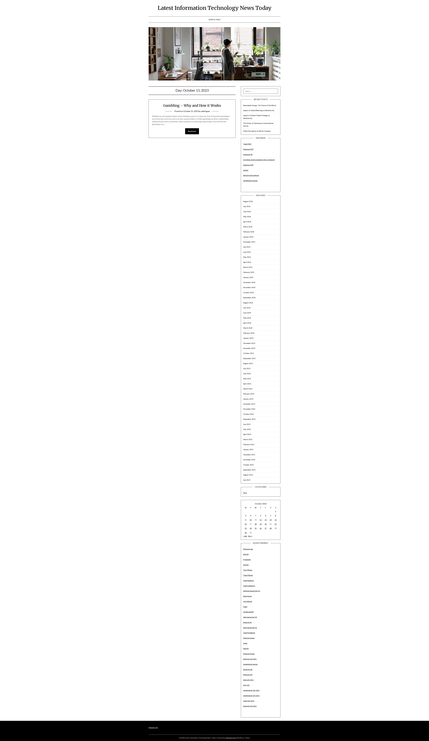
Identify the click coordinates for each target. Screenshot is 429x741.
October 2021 (248, 465)
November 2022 (249, 409)
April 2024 (247, 323)
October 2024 (248, 293)
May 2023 (247, 379)
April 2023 (247, 384)
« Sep (245, 536)
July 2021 (246, 480)
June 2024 (247, 313)
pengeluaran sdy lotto (251, 696)
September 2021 (249, 470)
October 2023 (248, 353)
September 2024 (249, 298)
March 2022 (247, 439)
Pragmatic (247, 560)
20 (266, 524)
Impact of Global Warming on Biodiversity (258, 110)
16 (246, 524)
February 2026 (248, 232)
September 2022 (249, 419)
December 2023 (249, 343)
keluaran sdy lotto (250, 706)
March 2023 (247, 389)
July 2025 (246, 247)
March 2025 (247, 267)
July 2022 (246, 424)
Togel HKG (247, 144)
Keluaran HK (248, 154)
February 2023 (248, 394)
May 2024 (247, 318)
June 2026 (247, 212)
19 (261, 524)
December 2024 (249, 282)
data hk (246, 554)
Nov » (250, 536)
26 (261, 528)
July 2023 (246, 368)
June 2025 (247, 252)
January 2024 (248, 338)
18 (256, 524)
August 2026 (248, 201)
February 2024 (248, 333)
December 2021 (249, 455)
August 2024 (248, 303)
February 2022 (248, 444)
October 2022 (248, 414)
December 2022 (249, 404)
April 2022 (247, 434)
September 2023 (249, 358)
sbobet (245, 170)
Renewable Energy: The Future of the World (259, 105)
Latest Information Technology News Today (214, 8)
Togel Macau (248, 575)
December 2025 (249, 242)
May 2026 (247, 217)
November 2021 (249, 460)
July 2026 (246, 206)
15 (276, 520)
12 (261, 520)
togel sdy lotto (248, 701)
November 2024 (249, 287)
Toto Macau (247, 570)
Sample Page (215, 20)
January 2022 (248, 449)
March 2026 (247, 227)
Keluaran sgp (248, 549)
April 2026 (247, 222)
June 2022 (247, 429)
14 (271, 520)
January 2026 (248, 237)
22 (276, 524)
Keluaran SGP (248, 149)
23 (246, 528)
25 (256, 528)
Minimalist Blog (231, 738)
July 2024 (246, 308)
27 (266, 528)
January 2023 (248, 399)
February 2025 (248, 272)
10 (251, 520)
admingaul (205, 111)
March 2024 (247, 328)
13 (266, 520)
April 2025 (247, 262)
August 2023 (248, 363)
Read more (192, 131)
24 (251, 528)
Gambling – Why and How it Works (192, 105)
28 (271, 528)
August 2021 (248, 475)
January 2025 (248, 277)
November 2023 (249, 348)
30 (246, 533)
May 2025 (247, 257)
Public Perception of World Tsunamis (257, 131)
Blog (245, 493)
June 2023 (247, 374)
